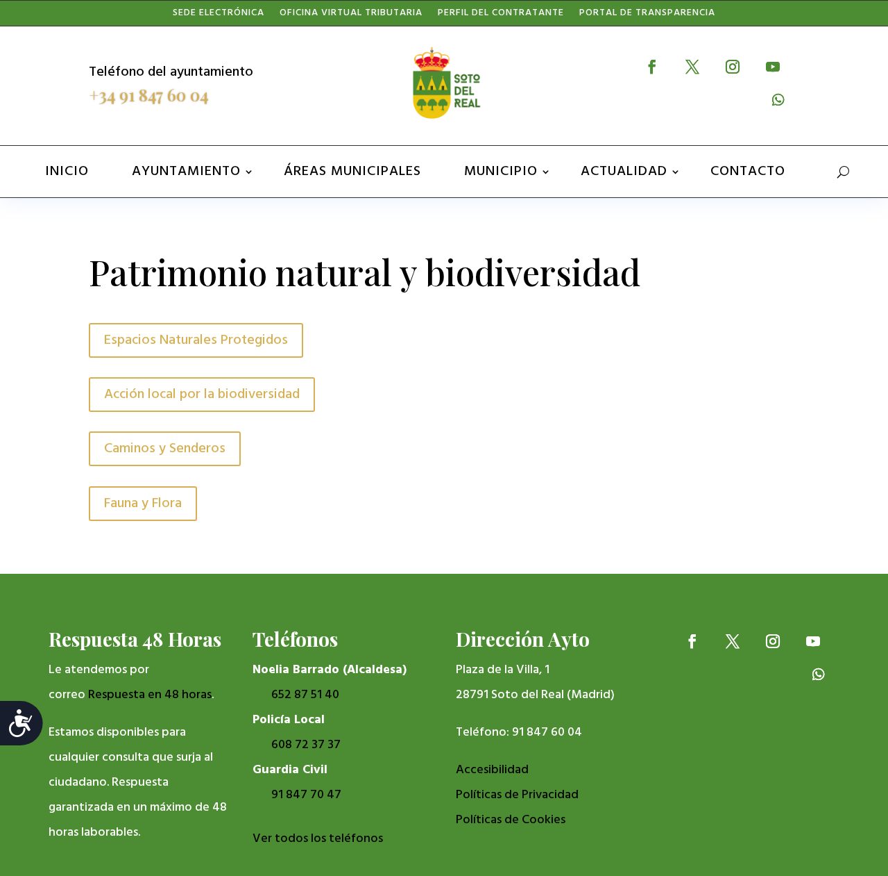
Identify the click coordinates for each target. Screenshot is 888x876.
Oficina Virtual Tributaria (351, 16)
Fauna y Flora (143, 504)
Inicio (67, 171)
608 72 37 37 (306, 745)
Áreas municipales (352, 171)
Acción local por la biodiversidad (202, 394)
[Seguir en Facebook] (652, 67)
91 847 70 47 (306, 795)
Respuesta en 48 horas (150, 695)
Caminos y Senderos (164, 449)
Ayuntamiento (186, 171)
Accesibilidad (492, 770)
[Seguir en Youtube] (773, 67)
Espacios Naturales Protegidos (196, 340)
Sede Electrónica (218, 16)
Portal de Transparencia (647, 16)
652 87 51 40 (305, 695)
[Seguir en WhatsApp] (778, 100)
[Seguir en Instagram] (732, 67)
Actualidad (624, 171)
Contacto (747, 171)
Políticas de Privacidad (517, 795)
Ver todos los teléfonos (318, 839)
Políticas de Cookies (510, 820)
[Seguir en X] (692, 67)
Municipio (501, 171)
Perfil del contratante (501, 16)
